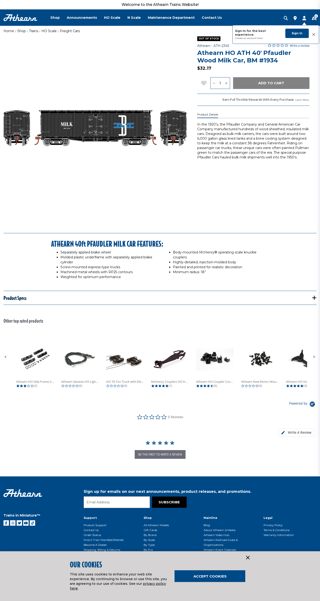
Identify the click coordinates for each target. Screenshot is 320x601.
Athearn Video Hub (216, 535)
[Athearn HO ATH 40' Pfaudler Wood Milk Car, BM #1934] (95, 128)
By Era (148, 549)
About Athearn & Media (219, 530)
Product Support (95, 525)
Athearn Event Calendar (220, 549)
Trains (33, 31)
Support (90, 518)
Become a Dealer (95, 545)
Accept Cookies (210, 576)
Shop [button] (55, 17)
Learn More (302, 99)
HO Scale (49, 31)
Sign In (297, 33)
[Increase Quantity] (226, 83)
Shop (21, 31)
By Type (149, 545)
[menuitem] (58, 17)
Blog (207, 525)
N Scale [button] (134, 17)
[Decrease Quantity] (214, 83)
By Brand (150, 535)
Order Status (92, 535)
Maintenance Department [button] (171, 17)
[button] (6, 357)
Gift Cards (150, 530)
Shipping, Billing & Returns (102, 549)
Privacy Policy (273, 525)
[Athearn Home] (20, 17)
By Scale (149, 540)
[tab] (296, 433)
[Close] (247, 558)
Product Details (207, 114)
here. (260, 38)
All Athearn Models (156, 525)
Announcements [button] (82, 17)
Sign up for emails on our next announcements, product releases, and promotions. (167, 491)
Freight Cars (70, 31)
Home (9, 31)
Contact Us (91, 530)
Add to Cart (271, 83)
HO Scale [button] (112, 17)
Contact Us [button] (212, 17)
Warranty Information (279, 535)
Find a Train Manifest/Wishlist (104, 540)
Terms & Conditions (277, 530)
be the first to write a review (160, 454)
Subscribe (169, 502)
